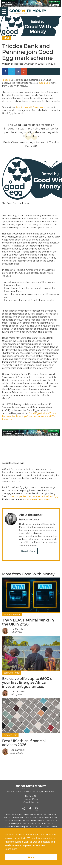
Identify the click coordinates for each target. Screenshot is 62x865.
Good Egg (44, 83)
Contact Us (31, 796)
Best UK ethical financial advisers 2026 (24, 743)
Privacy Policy (31, 799)
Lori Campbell (18, 629)
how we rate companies (37, 499)
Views (6, 38)
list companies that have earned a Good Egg (34, 496)
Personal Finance (12, 615)
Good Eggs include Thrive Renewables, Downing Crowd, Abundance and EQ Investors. (29, 416)
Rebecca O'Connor (24, 63)
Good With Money (12, 673)
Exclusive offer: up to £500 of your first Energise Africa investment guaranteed (28, 682)
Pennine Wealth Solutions (29, 107)
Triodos (6, 80)
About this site (31, 802)
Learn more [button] (11, 849)
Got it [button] (31, 857)
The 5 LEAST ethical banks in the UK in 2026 (28, 622)
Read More (28, 551)
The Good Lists (10, 735)
